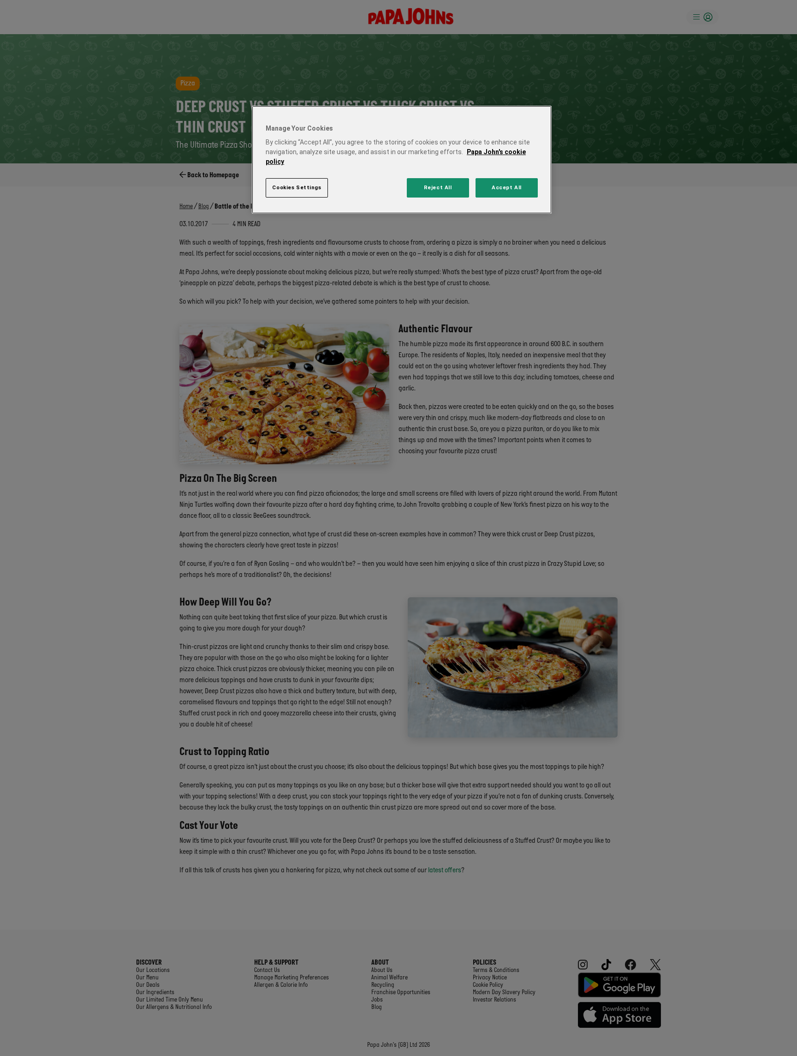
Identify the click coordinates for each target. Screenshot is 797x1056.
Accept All (507, 187)
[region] (402, 160)
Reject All (438, 187)
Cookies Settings (296, 187)
